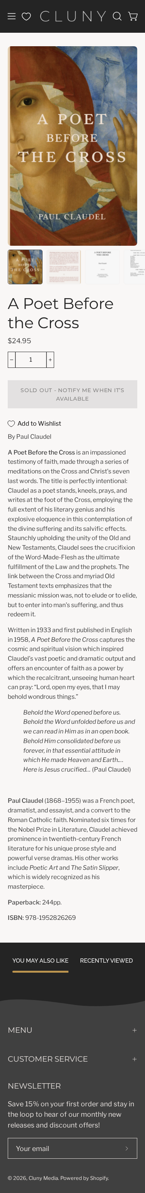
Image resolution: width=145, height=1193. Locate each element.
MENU (20, 1030)
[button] (116, 16)
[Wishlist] (26, 16)
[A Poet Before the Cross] (25, 267)
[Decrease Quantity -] (11, 360)
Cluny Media (43, 1178)
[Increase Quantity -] (50, 360)
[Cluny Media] (72, 16)
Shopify (99, 1178)
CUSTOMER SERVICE (48, 1059)
